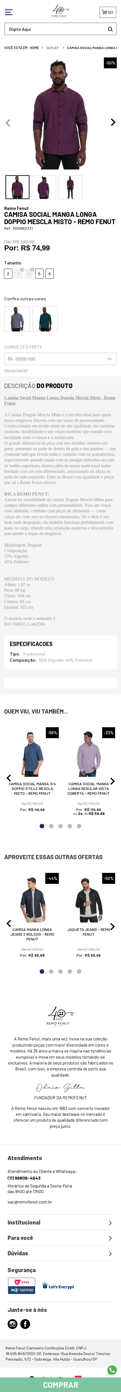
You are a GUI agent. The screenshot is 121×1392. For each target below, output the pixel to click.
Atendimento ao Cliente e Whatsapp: (42, 1174)
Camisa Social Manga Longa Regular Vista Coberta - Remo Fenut (89, 788)
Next (113, 122)
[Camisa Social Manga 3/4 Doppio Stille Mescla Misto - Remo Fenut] (32, 753)
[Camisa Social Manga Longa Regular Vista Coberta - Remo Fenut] (88, 753)
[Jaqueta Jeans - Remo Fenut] (88, 899)
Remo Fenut (16, 208)
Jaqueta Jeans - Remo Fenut (88, 931)
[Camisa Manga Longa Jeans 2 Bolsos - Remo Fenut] (32, 899)
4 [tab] (69, 825)
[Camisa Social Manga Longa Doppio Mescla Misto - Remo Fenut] (17, 318)
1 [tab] (42, 825)
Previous (7, 122)
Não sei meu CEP (16, 370)
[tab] (17, 187)
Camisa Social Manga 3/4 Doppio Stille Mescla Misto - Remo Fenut (32, 788)
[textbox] (60, 29)
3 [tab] (60, 825)
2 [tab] (51, 825)
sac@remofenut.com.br (30, 1201)
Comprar (60, 1384)
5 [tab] (79, 825)
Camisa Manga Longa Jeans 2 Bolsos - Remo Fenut (32, 934)
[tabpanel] (60, 113)
